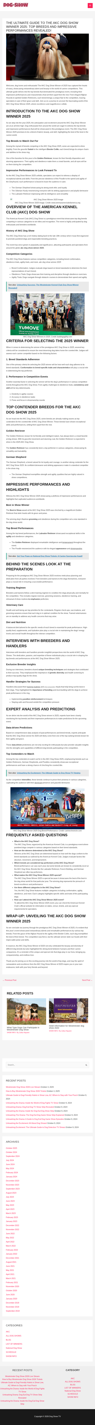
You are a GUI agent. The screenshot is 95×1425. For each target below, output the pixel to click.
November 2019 (12, 1307)
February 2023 (12, 1217)
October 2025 (11, 1148)
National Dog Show (14, 1348)
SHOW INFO (11, 1032)
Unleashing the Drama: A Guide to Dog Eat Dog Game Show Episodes (35, 1119)
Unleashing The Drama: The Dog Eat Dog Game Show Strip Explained (35, 1115)
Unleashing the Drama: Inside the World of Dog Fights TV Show (32, 1103)
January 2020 (11, 1299)
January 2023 (11, 1221)
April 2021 (10, 1274)
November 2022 (12, 1229)
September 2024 (13, 1156)
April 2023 (10, 1209)
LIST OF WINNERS (14, 1344)
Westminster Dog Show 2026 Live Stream (23, 1087)
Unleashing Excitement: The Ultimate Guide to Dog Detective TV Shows (35, 1127)
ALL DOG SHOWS (13, 1336)
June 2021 (10, 1266)
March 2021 (11, 1278)
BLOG (8, 1340)
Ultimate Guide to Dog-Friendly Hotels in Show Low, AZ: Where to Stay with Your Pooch (42, 1095)
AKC (8, 1332)
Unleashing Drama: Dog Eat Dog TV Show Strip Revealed (30, 1107)
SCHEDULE (11, 1352)
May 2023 (10, 1205)
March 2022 (11, 1246)
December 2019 (12, 1303)
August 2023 (11, 1193)
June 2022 (10, 1234)
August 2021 (11, 1262)
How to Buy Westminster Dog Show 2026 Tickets (26, 1091)
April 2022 (10, 1242)
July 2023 (10, 1197)
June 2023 (10, 1201)
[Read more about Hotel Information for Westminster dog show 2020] (68, 1010)
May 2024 (10, 1168)
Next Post (87, 980)
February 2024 (12, 1173)
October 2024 (11, 1152)
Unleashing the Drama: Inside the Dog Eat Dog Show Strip (30, 1111)
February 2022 (12, 1250)
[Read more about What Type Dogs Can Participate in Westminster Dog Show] (26, 1011)
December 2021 (12, 1258)
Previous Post (9, 980)
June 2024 (10, 1164)
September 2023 (13, 1189)
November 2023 (12, 1185)
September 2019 (13, 1311)
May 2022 (10, 1238)
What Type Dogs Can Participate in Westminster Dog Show (23, 1028)
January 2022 (11, 1254)
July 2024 (10, 1160)
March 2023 (11, 1213)
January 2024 (11, 1177)
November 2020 (12, 1286)
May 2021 (10, 1270)
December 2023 (12, 1181)
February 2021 (12, 1282)
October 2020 (11, 1291)
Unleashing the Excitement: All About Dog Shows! (26, 1123)
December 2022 (12, 1225)
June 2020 (10, 1295)
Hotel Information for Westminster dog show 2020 (66, 1027)
